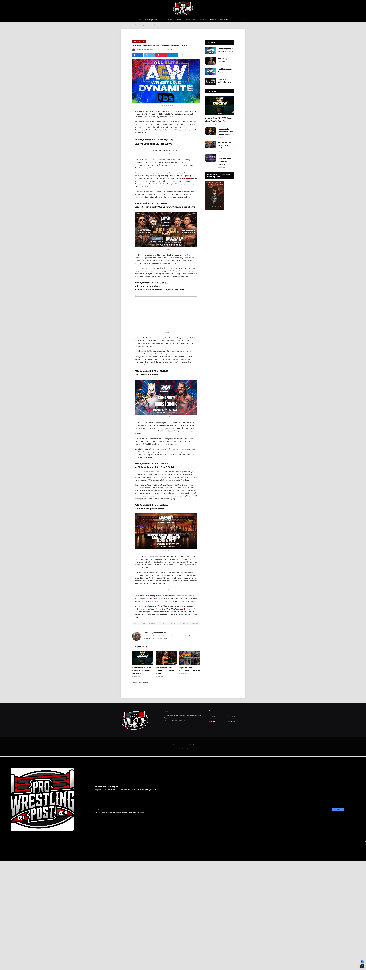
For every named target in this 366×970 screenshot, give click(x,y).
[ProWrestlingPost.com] (183, 8)
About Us (190, 744)
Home (140, 20)
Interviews (203, 20)
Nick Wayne (186, 178)
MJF (179, 623)
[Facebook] (125, 116)
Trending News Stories (153, 20)
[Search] (241, 20)
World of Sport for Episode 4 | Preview (226, 70)
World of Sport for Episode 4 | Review (225, 49)
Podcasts (213, 20)
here (175, 606)
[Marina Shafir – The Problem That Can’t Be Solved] (166, 658)
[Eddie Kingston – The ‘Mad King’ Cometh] (210, 61)
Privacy (182, 744)
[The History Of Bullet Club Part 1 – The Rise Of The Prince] (210, 81)
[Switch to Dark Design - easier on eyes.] (244, 20)
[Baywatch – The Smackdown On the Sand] (189, 658)
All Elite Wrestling (139, 41)
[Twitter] (125, 121)
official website (179, 609)
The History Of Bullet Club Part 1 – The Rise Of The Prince (226, 81)
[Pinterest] (125, 131)
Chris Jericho (162, 623)
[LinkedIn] (125, 126)
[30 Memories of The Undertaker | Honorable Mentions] (210, 158)
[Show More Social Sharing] (181, 55)
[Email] (125, 136)
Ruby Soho (186, 623)
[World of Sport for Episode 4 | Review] (210, 50)
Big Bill (144, 623)
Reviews (178, 20)
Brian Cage (152, 623)
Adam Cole (136, 623)
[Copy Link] (125, 141)
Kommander (172, 623)
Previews (169, 20)
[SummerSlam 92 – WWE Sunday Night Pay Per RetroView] (142, 658)
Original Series (190, 20)
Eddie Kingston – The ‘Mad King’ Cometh (225, 60)
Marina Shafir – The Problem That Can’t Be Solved (165, 670)
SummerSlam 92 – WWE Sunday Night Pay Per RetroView (142, 670)
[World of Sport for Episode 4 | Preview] (210, 71)
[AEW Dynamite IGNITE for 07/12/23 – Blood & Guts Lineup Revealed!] (166, 81)
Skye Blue (195, 623)
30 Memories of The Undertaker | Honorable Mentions (225, 160)
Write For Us (224, 20)
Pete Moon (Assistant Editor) (145, 49)
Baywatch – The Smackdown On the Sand (189, 669)
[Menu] (122, 19)
